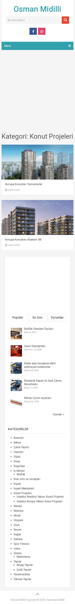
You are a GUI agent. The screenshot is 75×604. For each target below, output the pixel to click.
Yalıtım (18, 553)
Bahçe (17, 442)
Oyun (17, 525)
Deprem (18, 452)
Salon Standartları (34, 346)
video (17, 548)
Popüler (17, 317)
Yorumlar (57, 317)
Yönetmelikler (22, 574)
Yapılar (18, 561)
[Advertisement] (37, 91)
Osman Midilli (37, 9)
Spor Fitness (21, 543)
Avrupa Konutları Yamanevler (23, 184)
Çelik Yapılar (24, 569)
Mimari (18, 506)
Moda (17, 515)
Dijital (17, 456)
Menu (7, 46)
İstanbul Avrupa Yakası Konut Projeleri (39, 501)
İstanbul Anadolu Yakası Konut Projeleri (40, 496)
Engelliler (19, 466)
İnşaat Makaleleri (24, 488)
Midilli (61, 599)
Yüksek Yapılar (22, 579)
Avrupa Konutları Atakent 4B (23, 239)
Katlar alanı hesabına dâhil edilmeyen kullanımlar (39, 365)
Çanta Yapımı (21, 447)
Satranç (18, 539)
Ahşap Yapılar (25, 565)
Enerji (17, 461)
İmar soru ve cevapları (27, 479)
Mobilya (18, 510)
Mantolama (23, 556)
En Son (37, 317)
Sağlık (17, 534)
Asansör (19, 437)
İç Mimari (19, 470)
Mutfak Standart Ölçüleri (38, 328)
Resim (17, 529)
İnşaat (17, 483)
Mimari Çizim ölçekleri (37, 398)
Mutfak (21, 474)
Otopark (18, 520)
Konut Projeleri (23, 493)
